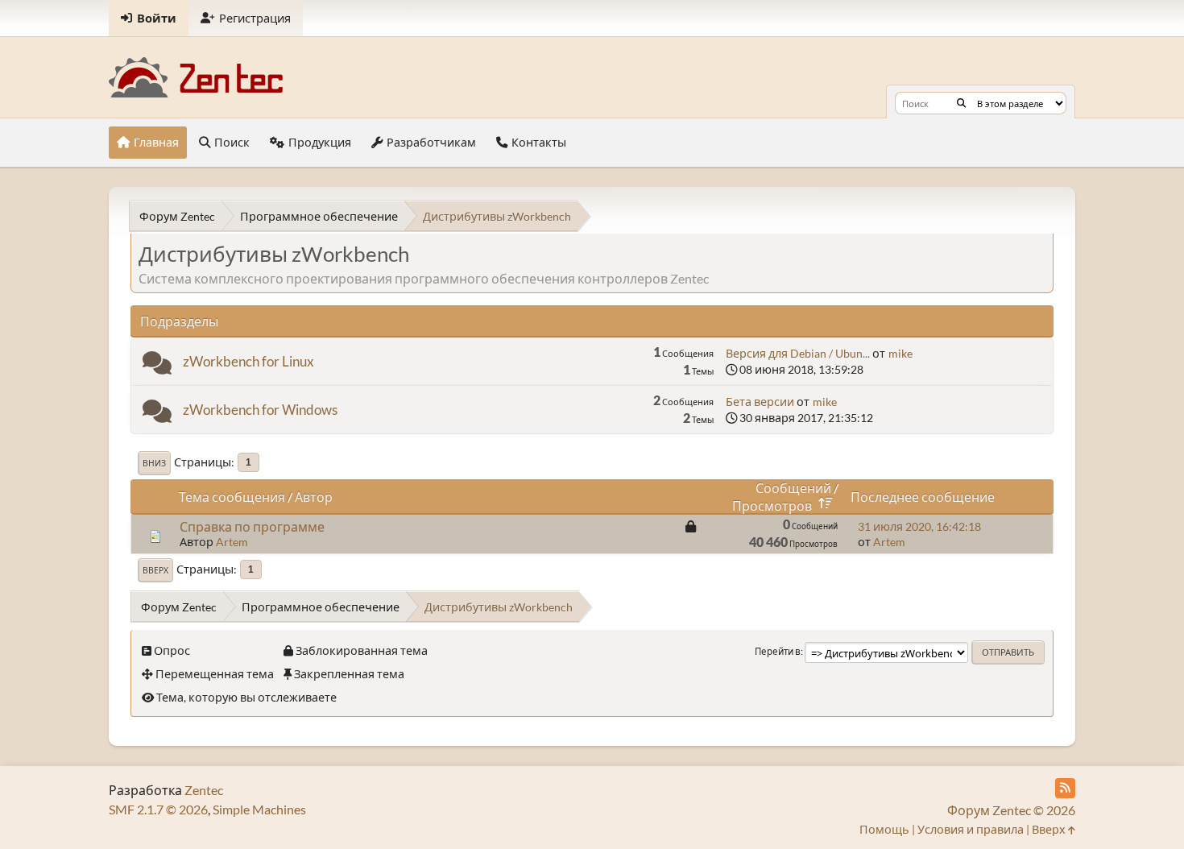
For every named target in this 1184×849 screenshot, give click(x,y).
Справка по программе (252, 526)
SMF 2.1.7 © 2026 (158, 809)
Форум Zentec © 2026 (1011, 810)
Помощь (884, 829)
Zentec (203, 789)
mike (900, 353)
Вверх (155, 570)
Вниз (154, 463)
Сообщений (793, 487)
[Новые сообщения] (157, 366)
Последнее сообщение (923, 496)
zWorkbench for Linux (248, 361)
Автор (314, 496)
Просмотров (772, 505)
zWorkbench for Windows (260, 409)
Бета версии (760, 401)
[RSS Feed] (1065, 788)
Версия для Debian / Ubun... (798, 353)
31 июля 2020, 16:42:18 (919, 526)
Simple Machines (259, 809)
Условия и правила (970, 829)
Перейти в (778, 651)
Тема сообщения (232, 496)
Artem (232, 542)
